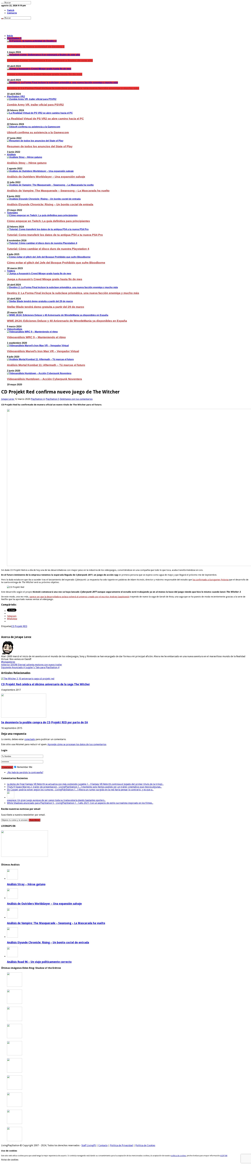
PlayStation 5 (14, 38)
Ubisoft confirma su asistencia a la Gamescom (38, 132)
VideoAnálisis (14, 329)
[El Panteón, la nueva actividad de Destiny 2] (32, 41)
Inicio (10, 35)
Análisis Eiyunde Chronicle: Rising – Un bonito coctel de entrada (50, 204)
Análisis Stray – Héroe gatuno (27, 162)
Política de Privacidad (121, 1145)
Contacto (12, 13)
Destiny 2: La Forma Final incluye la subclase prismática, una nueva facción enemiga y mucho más (73, 88)
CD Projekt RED (19, 626)
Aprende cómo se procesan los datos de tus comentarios (76, 744)
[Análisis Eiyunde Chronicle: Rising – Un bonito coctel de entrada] (44, 199)
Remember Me (24, 767)
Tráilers (11, 271)
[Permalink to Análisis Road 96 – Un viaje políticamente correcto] (12, 956)
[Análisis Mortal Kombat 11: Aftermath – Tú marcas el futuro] (40, 359)
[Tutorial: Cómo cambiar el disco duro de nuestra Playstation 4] (42, 243)
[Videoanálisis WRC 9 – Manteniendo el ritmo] (32, 331)
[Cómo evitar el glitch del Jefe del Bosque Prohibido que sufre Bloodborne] (48, 257)
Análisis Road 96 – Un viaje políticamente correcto (39, 961)
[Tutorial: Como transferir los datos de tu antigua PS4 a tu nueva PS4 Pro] (48, 229)
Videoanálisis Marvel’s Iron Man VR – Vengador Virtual (43, 351)
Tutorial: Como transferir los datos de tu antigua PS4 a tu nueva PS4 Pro (55, 234)
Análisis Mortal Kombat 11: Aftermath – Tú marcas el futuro (46, 365)
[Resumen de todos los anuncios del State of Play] (35, 140)
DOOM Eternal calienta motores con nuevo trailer (31, 664)
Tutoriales (12, 213)
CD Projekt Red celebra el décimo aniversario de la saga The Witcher (45, 684)
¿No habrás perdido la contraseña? (25, 772)
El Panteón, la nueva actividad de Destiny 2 (35, 46)
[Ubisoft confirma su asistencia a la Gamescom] (33, 127)
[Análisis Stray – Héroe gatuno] (24, 157)
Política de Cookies (145, 1145)
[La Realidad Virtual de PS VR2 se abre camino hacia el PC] (40, 113)
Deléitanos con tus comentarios (76, 399)
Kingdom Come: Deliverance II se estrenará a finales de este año (50, 60)
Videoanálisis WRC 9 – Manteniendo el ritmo (36, 337)
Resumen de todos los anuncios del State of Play (39, 146)
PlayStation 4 (37, 399)
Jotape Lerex (8, 399)
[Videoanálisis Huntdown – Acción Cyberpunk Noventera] (39, 373)
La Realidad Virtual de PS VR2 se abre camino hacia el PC (45, 118)
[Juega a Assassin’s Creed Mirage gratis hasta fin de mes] (39, 68)
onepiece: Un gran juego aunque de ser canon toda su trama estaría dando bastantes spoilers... (56, 800)
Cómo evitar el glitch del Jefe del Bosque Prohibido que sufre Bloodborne (56, 262)
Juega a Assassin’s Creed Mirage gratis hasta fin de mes (44, 74)
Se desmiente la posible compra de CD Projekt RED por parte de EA (44, 722)
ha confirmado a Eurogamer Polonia (210, 579)
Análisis (11, 154)
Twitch (10, 10)
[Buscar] (2, 3)
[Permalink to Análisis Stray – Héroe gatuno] (12, 878)
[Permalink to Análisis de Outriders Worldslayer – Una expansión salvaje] (12, 898)
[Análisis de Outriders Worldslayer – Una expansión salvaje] (40, 171)
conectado (29, 739)
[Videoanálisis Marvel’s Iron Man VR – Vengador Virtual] (38, 345)
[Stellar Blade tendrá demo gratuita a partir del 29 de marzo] (40, 301)
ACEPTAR (223, 1156)
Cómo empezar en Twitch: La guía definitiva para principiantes (48, 221)
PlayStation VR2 (16, 96)
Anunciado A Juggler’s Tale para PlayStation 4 (30, 667)
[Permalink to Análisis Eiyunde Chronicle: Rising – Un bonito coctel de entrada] (12, 936)
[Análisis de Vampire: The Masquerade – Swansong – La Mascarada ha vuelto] (50, 185)
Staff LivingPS (88, 1145)
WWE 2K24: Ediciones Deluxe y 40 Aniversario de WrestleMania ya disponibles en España (67, 320)
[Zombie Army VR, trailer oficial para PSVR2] (31, 99)
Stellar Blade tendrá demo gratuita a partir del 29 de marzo (45, 306)
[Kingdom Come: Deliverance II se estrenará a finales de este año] (43, 55)
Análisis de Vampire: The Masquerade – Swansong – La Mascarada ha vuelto (58, 190)
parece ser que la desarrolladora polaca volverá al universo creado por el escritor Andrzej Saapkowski (79, 596)
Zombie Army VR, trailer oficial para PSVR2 (35, 104)
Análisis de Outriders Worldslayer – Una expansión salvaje (46, 176)
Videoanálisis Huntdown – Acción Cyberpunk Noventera (44, 379)
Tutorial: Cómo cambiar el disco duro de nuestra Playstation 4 (48, 248)
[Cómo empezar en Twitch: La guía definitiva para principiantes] (42, 215)
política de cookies (178, 1156)
